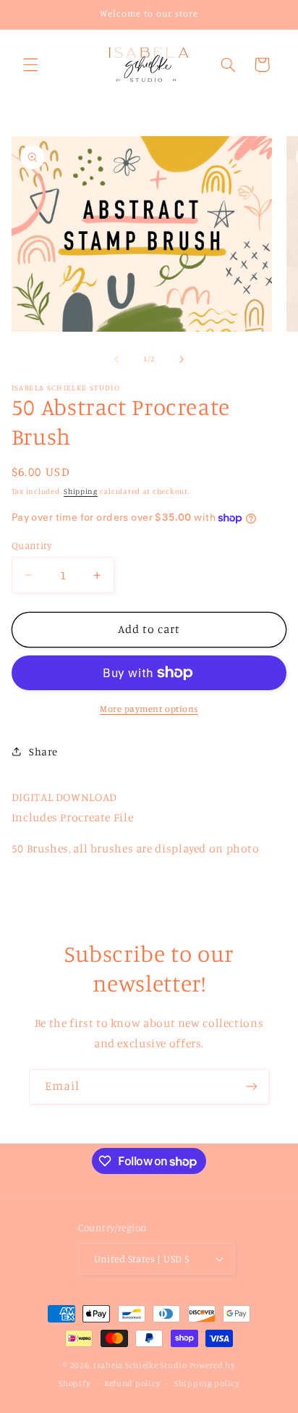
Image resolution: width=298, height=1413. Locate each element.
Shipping (81, 491)
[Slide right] (181, 359)
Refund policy (132, 1383)
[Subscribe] (251, 1086)
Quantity (31, 545)
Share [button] (43, 751)
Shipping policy (206, 1383)
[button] (30, 64)
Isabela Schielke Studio (140, 1365)
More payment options (149, 708)
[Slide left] (116, 359)
